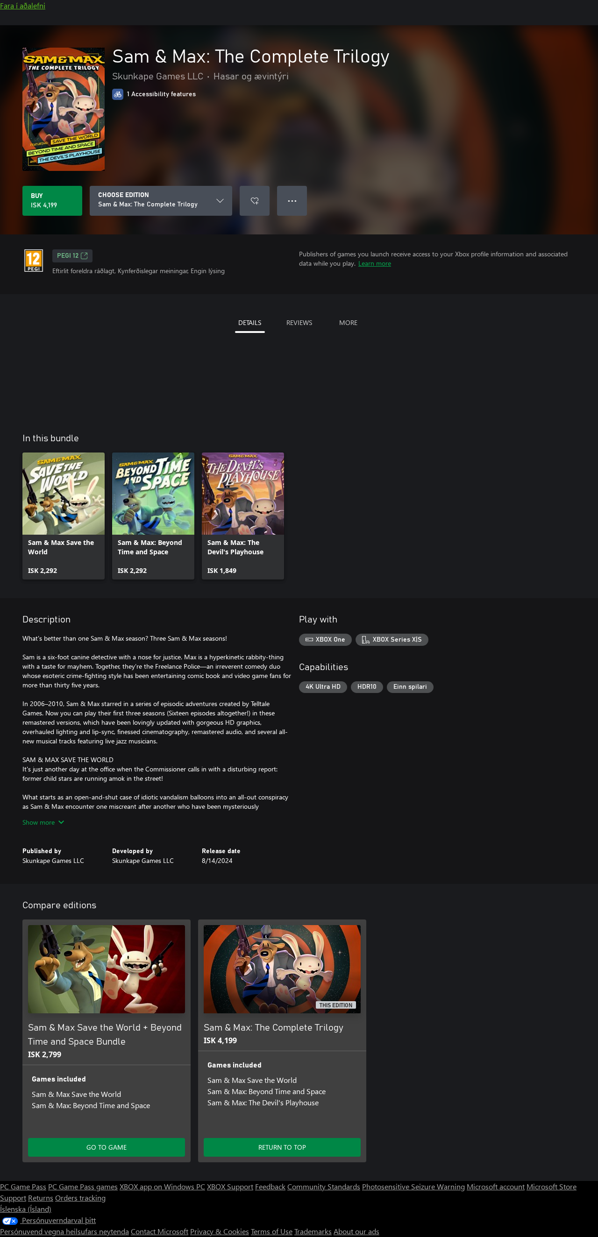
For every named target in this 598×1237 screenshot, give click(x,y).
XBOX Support (230, 1186)
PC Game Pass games (83, 1186)
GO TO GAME (106, 1147)
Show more (38, 822)
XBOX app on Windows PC (162, 1186)
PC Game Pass (23, 1186)
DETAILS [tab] (249, 322)
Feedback (270, 1186)
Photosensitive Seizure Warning (413, 1186)
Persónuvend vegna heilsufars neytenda (64, 1231)
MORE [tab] (348, 322)
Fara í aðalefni (22, 5)
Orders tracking (80, 1197)
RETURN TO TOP (282, 1147)
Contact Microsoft (159, 1231)
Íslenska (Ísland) (25, 1209)
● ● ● (292, 200)
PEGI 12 (67, 256)
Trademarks (313, 1231)
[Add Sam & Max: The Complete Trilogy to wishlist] (255, 201)
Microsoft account (496, 1186)
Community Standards (323, 1186)
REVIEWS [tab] (299, 322)
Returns (40, 1197)
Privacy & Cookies (219, 1231)
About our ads (356, 1231)
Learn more (374, 263)
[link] (63, 516)
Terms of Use (271, 1231)
